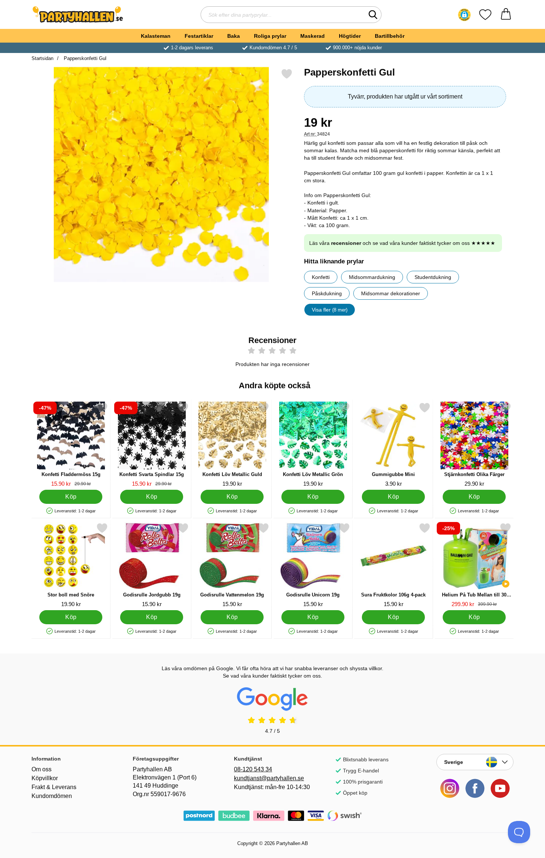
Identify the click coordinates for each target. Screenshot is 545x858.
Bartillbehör (389, 36)
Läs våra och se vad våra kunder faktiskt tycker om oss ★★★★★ (402, 243)
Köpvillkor (45, 778)
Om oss (42, 769)
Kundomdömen (52, 796)
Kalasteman (156, 36)
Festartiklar (199, 36)
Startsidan (42, 58)
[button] (464, 15)
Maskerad (312, 36)
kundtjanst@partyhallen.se (269, 778)
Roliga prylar (270, 36)
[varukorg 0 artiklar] (505, 14)
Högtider (350, 36)
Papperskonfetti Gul (84, 58)
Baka (233, 36)
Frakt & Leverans (54, 787)
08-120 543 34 (253, 769)
